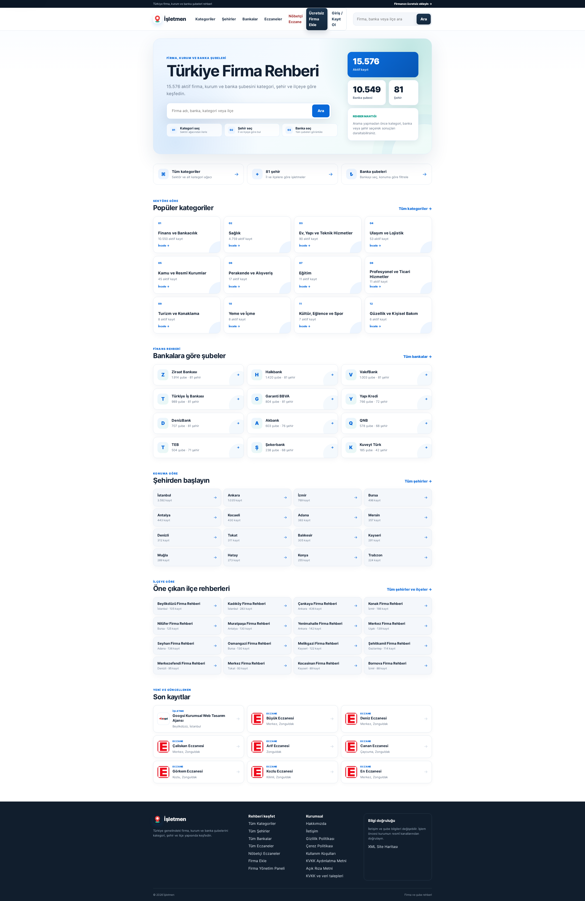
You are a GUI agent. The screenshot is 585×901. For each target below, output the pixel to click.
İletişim (312, 831)
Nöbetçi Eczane (296, 19)
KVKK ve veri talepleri (324, 876)
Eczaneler (273, 19)
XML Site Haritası (383, 846)
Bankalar (250, 19)
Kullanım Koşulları (321, 853)
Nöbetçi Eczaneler (264, 853)
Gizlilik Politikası (320, 838)
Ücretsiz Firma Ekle (316, 19)
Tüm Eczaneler (261, 846)
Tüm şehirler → (418, 481)
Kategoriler (205, 19)
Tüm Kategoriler (262, 823)
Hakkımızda (316, 823)
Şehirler (229, 19)
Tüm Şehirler (259, 831)
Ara (423, 19)
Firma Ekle (257, 860)
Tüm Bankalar (260, 838)
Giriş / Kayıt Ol (337, 19)
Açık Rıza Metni (319, 868)
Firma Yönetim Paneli (266, 868)
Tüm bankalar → (417, 356)
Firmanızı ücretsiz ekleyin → (413, 3)
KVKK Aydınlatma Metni (326, 860)
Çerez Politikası (319, 846)
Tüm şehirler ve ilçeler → (409, 589)
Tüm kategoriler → (415, 208)
